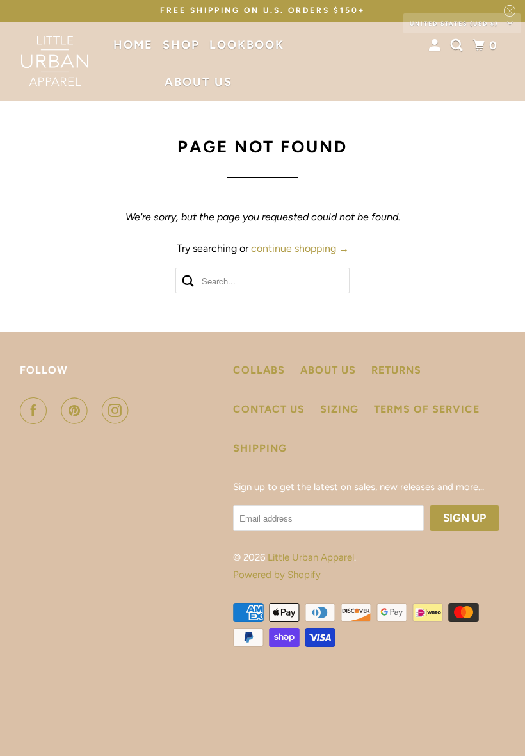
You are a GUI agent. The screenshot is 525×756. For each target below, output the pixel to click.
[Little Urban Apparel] (55, 60)
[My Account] (436, 45)
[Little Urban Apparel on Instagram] (118, 410)
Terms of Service (427, 409)
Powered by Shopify (277, 574)
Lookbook (246, 45)
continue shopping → (300, 248)
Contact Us (269, 409)
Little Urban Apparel (311, 557)
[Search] (458, 45)
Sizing (339, 409)
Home (133, 45)
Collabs (259, 370)
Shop (181, 45)
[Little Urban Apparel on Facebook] (36, 410)
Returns (396, 370)
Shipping (260, 448)
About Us (198, 82)
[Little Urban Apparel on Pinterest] (77, 410)
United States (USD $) (455, 23)
